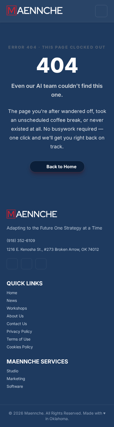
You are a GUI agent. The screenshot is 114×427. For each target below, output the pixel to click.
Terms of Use (18, 339)
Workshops (17, 308)
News (12, 300)
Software (15, 386)
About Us (15, 315)
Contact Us (17, 323)
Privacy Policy (19, 331)
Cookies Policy (20, 346)
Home (12, 292)
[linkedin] (40, 263)
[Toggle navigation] (101, 11)
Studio (12, 370)
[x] (26, 263)
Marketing (16, 378)
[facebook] (12, 263)
